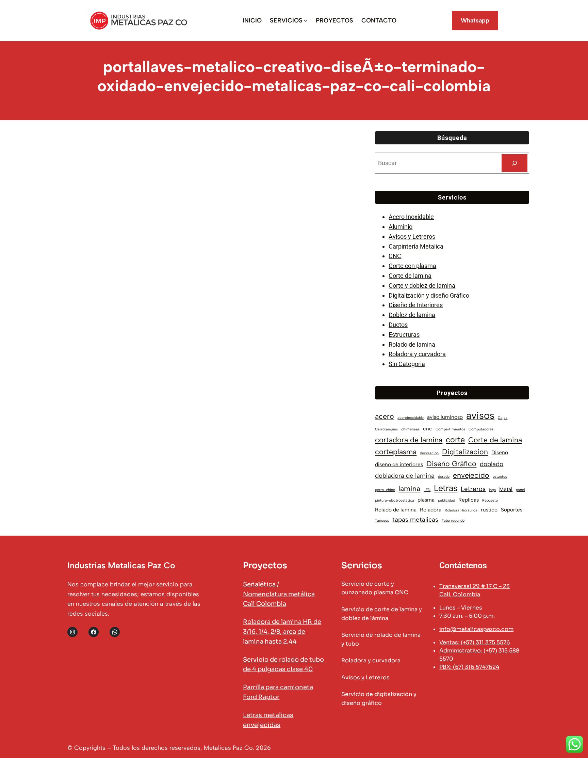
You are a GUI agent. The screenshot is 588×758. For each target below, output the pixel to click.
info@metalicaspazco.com (476, 629)
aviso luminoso (445, 417)
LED (427, 490)
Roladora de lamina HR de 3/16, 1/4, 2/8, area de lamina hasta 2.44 (282, 631)
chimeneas (410, 429)
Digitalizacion (465, 451)
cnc (427, 428)
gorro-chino (385, 490)
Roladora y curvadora (417, 354)
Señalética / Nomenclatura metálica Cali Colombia (279, 594)
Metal (505, 489)
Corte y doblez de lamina (422, 285)
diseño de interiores (399, 464)
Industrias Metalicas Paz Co (121, 565)
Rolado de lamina (412, 344)
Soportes (511, 509)
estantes (500, 476)
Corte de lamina (410, 275)
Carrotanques (386, 429)
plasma (426, 499)
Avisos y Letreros (412, 236)
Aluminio (400, 226)
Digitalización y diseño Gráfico (429, 295)
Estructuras (404, 334)
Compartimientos (450, 429)
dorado (444, 476)
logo (492, 490)
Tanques (382, 520)
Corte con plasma (412, 265)
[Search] (514, 163)
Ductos (398, 324)
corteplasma (395, 451)
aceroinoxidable (410, 417)
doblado (491, 464)
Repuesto (490, 500)
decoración (429, 453)
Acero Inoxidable (411, 216)
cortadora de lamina (408, 440)
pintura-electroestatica (394, 500)
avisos (480, 415)
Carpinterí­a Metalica (416, 246)
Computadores (481, 429)
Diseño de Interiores (416, 305)
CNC (395, 255)
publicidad (446, 500)
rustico (489, 509)
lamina (409, 488)
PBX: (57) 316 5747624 (469, 666)
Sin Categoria (407, 363)
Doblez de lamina (412, 314)
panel (520, 490)
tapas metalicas (415, 519)
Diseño (499, 452)
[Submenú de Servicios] (306, 20)
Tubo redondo (453, 520)
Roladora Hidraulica (461, 510)
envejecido (471, 475)
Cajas (502, 417)
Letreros (473, 489)
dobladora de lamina (405, 475)
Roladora (430, 509)
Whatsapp (475, 20)
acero (384, 416)
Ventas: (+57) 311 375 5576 (474, 642)
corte (455, 439)
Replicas (468, 499)
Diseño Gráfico (451, 463)
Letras (445, 488)
